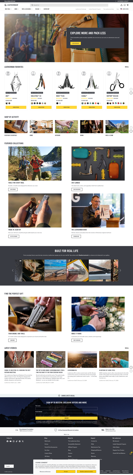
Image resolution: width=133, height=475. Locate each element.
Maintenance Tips (95, 447)
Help (118, 9)
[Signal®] (91, 81)
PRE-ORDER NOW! (19, 1)
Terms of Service (125, 470)
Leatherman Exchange (81, 9)
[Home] (41, 126)
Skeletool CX (36, 96)
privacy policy (70, 422)
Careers (70, 453)
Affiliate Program (72, 447)
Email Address (38, 411)
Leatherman (9, 471)
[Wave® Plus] (66, 81)
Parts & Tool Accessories (51, 447)
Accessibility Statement (74, 444)
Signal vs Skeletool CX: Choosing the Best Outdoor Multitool (17, 371)
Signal (84, 96)
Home (31, 135)
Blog (69, 450)
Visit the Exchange (13, 236)
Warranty (93, 456)
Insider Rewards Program (95, 9)
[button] (127, 5)
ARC (7, 96)
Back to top (66, 434)
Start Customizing (76, 340)
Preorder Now (76, 236)
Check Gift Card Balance (119, 453)
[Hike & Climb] (117, 126)
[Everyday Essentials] (16, 126)
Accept (66, 471)
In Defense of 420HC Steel (107, 370)
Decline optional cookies (86, 471)
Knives (16, 9)
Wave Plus (60, 96)
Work (81, 135)
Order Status (116, 447)
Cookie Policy (108, 470)
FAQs (92, 444)
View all (127, 66)
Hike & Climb (109, 135)
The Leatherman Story (108, 9)
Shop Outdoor (13, 189)
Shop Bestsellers (75, 43)
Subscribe (67, 418)
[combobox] (69, 5)
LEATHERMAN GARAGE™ (123, 1)
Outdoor (57, 135)
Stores (92, 453)
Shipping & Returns (96, 450)
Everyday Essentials (10, 135)
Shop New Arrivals (76, 189)
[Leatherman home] (11, 5)
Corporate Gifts (49, 459)
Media (69, 456)
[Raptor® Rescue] (117, 81)
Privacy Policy (92, 467)
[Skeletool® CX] (41, 81)
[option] (7, 103)
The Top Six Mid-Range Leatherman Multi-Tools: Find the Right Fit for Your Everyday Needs (50, 371)
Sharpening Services (96, 459)
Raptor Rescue (112, 96)
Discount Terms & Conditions (114, 472)
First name (37, 405)
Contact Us (94, 441)
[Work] (91, 126)
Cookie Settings (126, 472)
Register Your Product (118, 450)
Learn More (12, 340)
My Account (116, 441)
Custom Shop (46, 9)
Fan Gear (37, 9)
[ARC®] (16, 81)
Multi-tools (7, 9)
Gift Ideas (47, 456)
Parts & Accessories (26, 9)
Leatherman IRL (72, 370)
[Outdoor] (66, 126)
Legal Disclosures (116, 470)
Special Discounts (72, 459)
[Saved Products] (124, 5)
